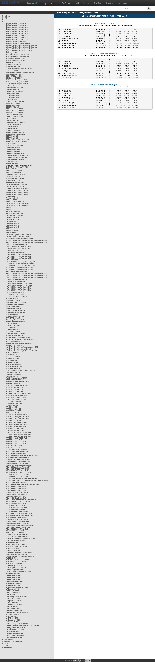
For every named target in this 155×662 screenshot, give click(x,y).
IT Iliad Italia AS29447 (13, 306)
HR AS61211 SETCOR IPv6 (15, 250)
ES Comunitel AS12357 (14, 171)
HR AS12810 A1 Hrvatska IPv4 (16, 252)
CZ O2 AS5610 (11, 118)
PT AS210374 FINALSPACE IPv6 (17, 386)
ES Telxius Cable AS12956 (15, 182)
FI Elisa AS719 (11, 196)
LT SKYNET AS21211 (13, 326)
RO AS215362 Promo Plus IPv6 (16, 449)
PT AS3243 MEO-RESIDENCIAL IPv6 (18, 393)
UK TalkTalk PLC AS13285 (15, 629)
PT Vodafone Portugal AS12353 (16, 415)
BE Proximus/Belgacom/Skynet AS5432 (19, 68)
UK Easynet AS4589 (13, 620)
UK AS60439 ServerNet (14, 637)
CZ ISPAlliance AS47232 (14, 115)
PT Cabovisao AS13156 (14, 403)
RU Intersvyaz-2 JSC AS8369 (16, 544)
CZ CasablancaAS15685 (14, 109)
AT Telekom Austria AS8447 (15, 60)
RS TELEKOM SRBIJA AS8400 (16, 537)
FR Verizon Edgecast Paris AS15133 (18, 235)
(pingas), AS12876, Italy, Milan (16, 41)
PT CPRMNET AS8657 (13, 401)
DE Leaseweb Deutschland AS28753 (18, 157)
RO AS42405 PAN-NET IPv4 (15, 506)
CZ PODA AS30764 (12, 120)
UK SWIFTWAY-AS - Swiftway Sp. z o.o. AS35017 (22, 626)
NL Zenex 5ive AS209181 (14, 345)
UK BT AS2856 (11, 616)
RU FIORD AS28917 (12, 542)
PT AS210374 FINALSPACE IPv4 (17, 424)
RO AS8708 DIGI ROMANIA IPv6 (17, 463)
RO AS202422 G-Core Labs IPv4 (17, 471)
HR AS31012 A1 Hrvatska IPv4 (16, 279)
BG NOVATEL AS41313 (14, 76)
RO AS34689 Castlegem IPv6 (16, 453)
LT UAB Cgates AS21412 (14, 329)
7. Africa (5, 645)
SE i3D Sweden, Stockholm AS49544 (18, 571)
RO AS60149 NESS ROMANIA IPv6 (18, 461)
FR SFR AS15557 (12, 231)
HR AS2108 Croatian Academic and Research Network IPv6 (26, 240)
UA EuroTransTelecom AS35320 (17, 587)
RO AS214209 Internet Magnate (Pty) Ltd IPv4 (21, 479)
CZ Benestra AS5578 (13, 103)
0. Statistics (6, 16)
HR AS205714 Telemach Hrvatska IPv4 (19, 268)
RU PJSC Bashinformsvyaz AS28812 (18, 560)
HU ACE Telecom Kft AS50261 (16, 297)
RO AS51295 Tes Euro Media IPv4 (17, 521)
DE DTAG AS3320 (12, 136)
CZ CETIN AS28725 (12, 107)
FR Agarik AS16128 (12, 200)
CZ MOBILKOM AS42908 (14, 117)
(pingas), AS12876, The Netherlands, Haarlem (21, 45)
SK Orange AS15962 (13, 573)
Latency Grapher (41, 3)
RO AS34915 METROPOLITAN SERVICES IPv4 (22, 500)
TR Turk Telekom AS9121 (14, 575)
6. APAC (5, 643)
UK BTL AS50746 (12, 618)
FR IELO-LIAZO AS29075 (14, 215)
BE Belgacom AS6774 (13, 64)
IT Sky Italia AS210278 (13, 308)
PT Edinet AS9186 (12, 405)
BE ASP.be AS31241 (13, 62)
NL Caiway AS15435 (13, 331)
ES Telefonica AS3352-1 (14, 180)
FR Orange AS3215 (12, 221)
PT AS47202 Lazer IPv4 (14, 440)
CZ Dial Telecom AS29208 (15, 113)
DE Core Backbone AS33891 (16, 134)
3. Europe (5, 22)
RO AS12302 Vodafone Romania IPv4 (18, 467)
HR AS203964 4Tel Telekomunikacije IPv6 (20, 238)
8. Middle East (7, 647)
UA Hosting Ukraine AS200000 (16, 597)
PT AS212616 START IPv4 (15, 388)
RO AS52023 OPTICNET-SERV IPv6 (18, 459)
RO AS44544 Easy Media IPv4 (16, 509)
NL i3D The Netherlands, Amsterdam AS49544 (22, 347)
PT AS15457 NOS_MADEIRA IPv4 (17, 417)
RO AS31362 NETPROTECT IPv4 (17, 492)
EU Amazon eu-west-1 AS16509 (17, 190)
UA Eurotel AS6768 (12, 589)
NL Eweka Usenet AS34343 (15, 333)
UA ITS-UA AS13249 (13, 599)
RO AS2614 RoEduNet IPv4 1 (16, 486)
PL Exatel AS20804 (12, 358)
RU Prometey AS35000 (14, 566)
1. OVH (4, 18)
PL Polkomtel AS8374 (13, 364)
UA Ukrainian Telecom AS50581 (17, 612)
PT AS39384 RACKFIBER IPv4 (16, 438)
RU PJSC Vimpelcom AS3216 (16, 562)
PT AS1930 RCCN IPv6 (14, 384)
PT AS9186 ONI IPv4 (13, 448)
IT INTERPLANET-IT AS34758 (16, 302)
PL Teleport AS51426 (13, 372)
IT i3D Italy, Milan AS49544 (15, 320)
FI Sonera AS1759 (12, 198)
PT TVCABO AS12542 (13, 411)
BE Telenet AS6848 (12, 70)
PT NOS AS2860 (11, 407)
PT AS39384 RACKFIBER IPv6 (16, 395)
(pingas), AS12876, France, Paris (17, 24)
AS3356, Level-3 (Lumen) (14, 53)
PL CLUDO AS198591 (13, 357)
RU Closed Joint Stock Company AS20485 (20, 539)
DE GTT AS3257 (11, 144)
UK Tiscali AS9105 (12, 631)
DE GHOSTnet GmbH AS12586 (16, 142)
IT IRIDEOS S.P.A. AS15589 (15, 304)
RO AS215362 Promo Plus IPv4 (16, 482)
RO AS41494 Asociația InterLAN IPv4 (18, 502)
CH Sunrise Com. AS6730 (14, 91)
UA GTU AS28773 (12, 595)
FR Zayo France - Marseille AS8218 (18, 237)
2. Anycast (5, 20)
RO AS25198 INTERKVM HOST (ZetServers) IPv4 (22, 484)
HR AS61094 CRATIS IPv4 (15, 293)
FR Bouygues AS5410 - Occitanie (17, 206)
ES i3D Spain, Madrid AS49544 (16, 184)
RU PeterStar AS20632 (14, 564)
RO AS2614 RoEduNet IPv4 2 (16, 488)
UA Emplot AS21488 (13, 585)
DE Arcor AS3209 (12, 128)
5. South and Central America (12, 641)
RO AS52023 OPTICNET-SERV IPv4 (18, 523)
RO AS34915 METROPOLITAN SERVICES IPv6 (22, 455)
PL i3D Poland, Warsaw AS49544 (17, 378)
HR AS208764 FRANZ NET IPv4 (16, 271)
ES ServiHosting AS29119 (15, 178)
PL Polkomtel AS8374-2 (14, 366)
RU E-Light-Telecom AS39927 (16, 540)
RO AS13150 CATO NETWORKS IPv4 (18, 469)
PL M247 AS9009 (12, 360)
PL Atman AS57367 (12, 355)
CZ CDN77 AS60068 (13, 105)
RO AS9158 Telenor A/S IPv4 (15, 531)
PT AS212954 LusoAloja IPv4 (16, 426)
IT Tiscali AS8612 (12, 314)
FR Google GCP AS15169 (14, 213)
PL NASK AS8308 (12, 362)
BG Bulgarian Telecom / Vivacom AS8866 (20, 72)
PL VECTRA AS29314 (13, 374)
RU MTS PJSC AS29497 (14, 548)
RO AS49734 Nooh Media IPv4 (16, 517)
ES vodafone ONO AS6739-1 (15, 186)
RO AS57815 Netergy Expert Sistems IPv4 (20, 525)
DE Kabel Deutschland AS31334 (17, 155)
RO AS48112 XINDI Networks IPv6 (17, 457)
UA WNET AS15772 (12, 614)
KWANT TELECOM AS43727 (15, 322)
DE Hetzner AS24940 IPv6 (15, 153)
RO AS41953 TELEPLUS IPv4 (16, 504)
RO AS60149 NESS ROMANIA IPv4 (18, 527)
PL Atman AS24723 (12, 353)
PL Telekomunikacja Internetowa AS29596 (20, 370)
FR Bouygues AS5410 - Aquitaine (17, 204)
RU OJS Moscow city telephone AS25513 (20, 556)
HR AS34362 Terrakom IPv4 (15, 281)
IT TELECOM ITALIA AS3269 (15, 312)
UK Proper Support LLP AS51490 (17, 624)
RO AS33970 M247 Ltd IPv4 (15, 496)
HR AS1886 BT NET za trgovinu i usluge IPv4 (21, 262)
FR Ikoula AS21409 (12, 217)
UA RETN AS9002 (12, 606)
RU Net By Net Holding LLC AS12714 (19, 552)
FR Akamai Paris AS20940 (15, 202)
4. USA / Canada (7, 639)
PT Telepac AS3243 (12, 413)
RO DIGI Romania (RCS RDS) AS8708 (19, 465)
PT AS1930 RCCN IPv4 (14, 420)
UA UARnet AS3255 (13, 608)
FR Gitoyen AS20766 (13, 211)
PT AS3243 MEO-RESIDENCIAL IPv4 (18, 432)
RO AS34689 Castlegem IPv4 (16, 498)
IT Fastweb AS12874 (13, 300)
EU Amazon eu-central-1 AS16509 (17, 188)
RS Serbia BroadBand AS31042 (17, 535)
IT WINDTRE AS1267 (13, 318)
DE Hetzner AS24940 (13, 149)
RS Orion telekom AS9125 (15, 533)
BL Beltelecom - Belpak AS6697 (17, 82)
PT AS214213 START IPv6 (15, 389)
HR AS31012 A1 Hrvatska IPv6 (16, 244)
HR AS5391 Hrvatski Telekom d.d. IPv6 (19, 246)
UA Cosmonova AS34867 (14, 581)
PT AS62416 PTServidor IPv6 (16, 397)
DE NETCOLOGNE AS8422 (15, 159)
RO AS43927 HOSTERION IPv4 (16, 508)
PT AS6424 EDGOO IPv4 (14, 446)
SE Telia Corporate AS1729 (15, 569)
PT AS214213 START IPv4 (15, 428)
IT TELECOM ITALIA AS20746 (16, 310)
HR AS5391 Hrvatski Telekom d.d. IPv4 (19, 287)
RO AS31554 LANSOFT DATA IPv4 (17, 494)
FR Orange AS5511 (12, 229)
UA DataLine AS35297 (13, 583)
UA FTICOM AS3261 (13, 591)
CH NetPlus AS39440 (13, 89)
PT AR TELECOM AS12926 (15, 380)
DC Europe (66, 3)
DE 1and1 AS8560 (12, 126)
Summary (122, 3)
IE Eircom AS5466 (12, 298)
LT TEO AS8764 (11, 328)
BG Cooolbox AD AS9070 (14, 74)
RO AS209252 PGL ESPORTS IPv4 (17, 475)
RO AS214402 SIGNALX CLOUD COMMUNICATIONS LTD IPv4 (27, 480)
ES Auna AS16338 (12, 169)
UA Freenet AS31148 (13, 593)
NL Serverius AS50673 (14, 341)
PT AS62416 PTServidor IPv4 (16, 442)
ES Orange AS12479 (13, 177)
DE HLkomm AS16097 (13, 148)
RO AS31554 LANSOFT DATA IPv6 (17, 451)
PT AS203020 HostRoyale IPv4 (16, 422)
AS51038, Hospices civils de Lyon (17, 55)
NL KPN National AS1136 (14, 335)
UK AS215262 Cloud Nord (15, 635)
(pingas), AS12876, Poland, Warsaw (18, 43)
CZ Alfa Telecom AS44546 (15, 101)
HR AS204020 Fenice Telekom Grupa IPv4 (20, 266)
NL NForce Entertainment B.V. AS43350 (19, 339)
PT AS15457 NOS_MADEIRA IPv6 (17, 382)
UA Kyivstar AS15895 (13, 600)
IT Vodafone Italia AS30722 (15, 316)
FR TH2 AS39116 (12, 233)
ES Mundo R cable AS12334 (15, 175)
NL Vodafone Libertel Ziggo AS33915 (18, 343)
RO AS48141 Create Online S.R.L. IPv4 (19, 513)
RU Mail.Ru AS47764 (13, 550)
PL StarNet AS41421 (13, 368)
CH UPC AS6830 (11, 99)
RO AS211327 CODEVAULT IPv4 (17, 477)
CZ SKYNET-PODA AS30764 (15, 122)
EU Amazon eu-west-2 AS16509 (17, 192)
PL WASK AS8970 (12, 376)
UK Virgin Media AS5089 (14, 633)
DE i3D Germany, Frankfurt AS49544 (20, 165)
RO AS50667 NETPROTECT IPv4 (17, 519)
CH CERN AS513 (12, 86)
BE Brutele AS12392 (13, 66)
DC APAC (97, 3)
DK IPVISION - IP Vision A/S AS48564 (18, 167)
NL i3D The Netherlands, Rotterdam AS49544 (21, 351)
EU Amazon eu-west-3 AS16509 (17, 194)
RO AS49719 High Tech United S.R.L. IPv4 (20, 515)
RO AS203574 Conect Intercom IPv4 (18, 473)
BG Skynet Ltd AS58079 (14, 78)
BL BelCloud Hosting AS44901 (16, 80)
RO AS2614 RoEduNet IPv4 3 (16, 490)
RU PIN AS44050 (11, 558)
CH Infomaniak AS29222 (14, 88)
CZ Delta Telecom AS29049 (15, 111)
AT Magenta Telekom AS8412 (16, 58)
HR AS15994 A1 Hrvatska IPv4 (16, 260)
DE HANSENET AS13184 (14, 146)
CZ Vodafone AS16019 (13, 124)
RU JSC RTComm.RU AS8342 (16, 546)
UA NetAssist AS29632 (14, 604)
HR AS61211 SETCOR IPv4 (15, 295)
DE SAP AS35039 (12, 163)
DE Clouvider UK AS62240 (15, 132)
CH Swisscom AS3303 (13, 93)
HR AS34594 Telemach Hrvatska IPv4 (19, 283)
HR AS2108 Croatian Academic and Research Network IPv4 (26, 273)
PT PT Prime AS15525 (13, 409)
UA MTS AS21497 (12, 602)
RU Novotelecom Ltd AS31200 (16, 554)
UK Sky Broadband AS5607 (15, 628)
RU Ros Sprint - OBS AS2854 (16, 568)
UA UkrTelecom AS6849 (14, 610)
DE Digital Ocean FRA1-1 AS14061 (18, 140)
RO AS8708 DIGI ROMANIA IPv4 (17, 529)
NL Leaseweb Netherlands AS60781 (18, 337)
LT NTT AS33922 (11, 324)
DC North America (82, 3)
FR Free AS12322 (12, 208)
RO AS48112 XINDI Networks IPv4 (17, 511)
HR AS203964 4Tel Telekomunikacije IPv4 (20, 264)
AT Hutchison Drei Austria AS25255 (18, 57)
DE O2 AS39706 (11, 161)
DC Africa (110, 3)
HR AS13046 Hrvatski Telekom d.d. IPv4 (19, 254)
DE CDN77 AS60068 (13, 130)
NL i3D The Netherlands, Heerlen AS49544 (20, 349)
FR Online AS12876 (12, 219)
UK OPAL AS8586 (12, 622)
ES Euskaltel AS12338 (13, 173)
